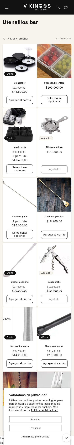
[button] (7, 7)
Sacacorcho (54, 282)
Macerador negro (54, 346)
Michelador (20, 83)
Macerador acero (19, 346)
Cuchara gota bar (54, 216)
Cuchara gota (19, 216)
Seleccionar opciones (54, 99)
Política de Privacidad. (44, 410)
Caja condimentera (54, 83)
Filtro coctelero (54, 147)
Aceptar (35, 419)
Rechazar (35, 428)
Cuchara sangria (20, 282)
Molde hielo (20, 147)
